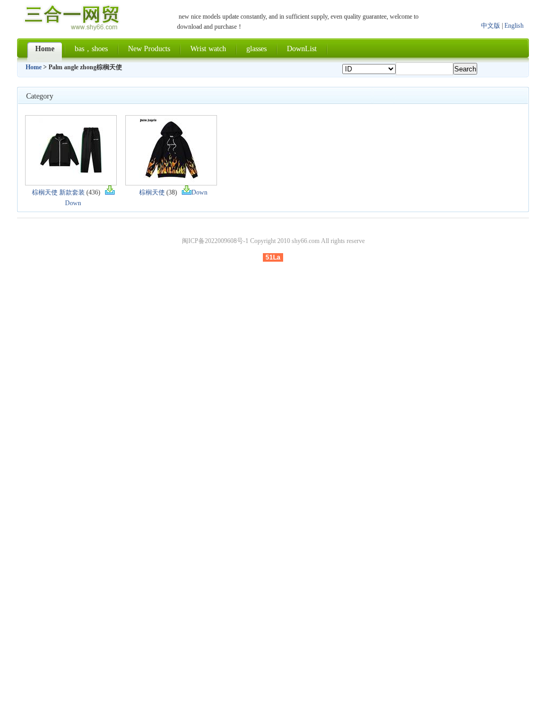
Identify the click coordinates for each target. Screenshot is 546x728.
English (514, 25)
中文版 (490, 25)
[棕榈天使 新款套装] (71, 180)
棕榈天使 (152, 192)
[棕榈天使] (171, 180)
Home (34, 67)
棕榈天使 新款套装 (58, 192)
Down (199, 192)
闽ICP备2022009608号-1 (215, 241)
